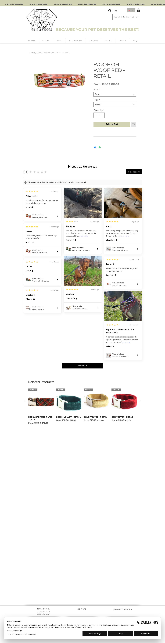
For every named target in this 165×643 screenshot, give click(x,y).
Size (96, 89)
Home (32, 53)
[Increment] (102, 115)
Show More (83, 236)
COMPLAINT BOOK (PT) (122, 609)
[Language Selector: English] (131, 10)
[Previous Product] (24, 401)
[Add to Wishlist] (133, 124)
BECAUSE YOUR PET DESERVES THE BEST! (97, 29)
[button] (138, 10)
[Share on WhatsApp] (99, 147)
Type (96, 100)
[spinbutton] (99, 115)
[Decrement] (96, 115)
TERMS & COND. (43, 609)
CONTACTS (82, 609)
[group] (82, 406)
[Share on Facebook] (95, 147)
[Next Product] (140, 401)
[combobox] (114, 94)
